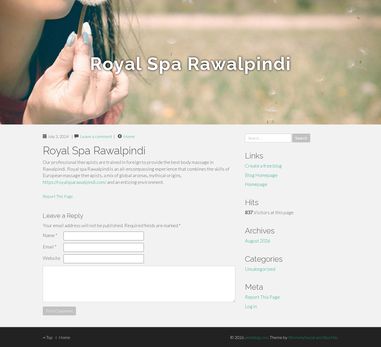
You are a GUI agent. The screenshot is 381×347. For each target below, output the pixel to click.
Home (129, 136)
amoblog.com (256, 337)
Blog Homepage (261, 175)
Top (49, 337)
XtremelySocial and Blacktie (312, 337)
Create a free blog (263, 166)
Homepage (256, 184)
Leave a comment (96, 136)
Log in (251, 306)
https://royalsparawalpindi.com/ (74, 182)
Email (50, 246)
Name (50, 235)
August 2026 (257, 241)
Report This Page (58, 196)
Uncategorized (260, 269)
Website (51, 258)
